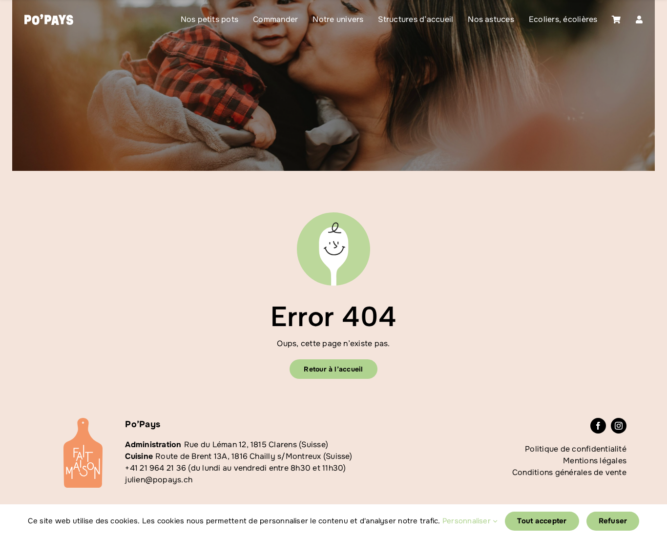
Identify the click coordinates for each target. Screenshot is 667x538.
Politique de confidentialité (575, 449)
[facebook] (598, 426)
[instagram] (618, 426)
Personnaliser (467, 521)
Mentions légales (594, 460)
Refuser (613, 521)
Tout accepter (541, 521)
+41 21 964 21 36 (155, 468)
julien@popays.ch (158, 480)
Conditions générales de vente (569, 472)
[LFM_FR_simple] (83, 421)
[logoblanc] (48, 18)
